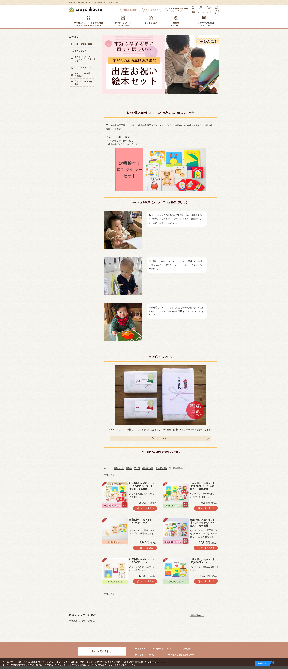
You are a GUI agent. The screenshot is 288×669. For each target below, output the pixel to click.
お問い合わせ (104, 651)
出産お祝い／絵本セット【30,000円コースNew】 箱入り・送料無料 (203, 522)
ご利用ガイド (188, 648)
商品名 (129, 468)
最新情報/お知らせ (131, 10)
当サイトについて (164, 648)
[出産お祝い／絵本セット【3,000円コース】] (115, 531)
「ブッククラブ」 (179, 9)
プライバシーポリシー (147, 655)
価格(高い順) (161, 468)
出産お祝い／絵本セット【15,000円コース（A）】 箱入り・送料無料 (204, 486)
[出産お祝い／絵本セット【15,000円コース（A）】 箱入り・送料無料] (176, 495)
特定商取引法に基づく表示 (182, 655)
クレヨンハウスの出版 (204, 22)
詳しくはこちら (159, 438)
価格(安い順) (147, 468)
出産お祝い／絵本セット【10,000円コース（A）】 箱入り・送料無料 (143, 486)
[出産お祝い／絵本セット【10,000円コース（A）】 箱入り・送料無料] (115, 495)
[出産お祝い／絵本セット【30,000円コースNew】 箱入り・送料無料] (176, 531)
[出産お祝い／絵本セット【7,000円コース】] (176, 571)
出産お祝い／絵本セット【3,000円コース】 (141, 521)
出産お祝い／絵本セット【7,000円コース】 (202, 561)
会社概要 (141, 648)
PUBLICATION (204, 25)
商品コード (119, 468)
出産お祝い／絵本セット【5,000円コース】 (141, 561)
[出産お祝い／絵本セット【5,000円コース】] (115, 571)
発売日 (137, 468)
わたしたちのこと (153, 10)
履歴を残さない (197, 615)
